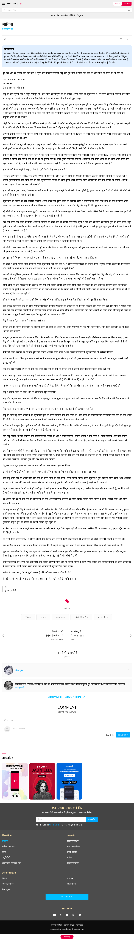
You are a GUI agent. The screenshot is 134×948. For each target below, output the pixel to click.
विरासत (43, 617)
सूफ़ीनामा (70, 878)
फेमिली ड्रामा (60, 617)
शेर (58, 15)
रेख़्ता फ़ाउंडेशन (73, 841)
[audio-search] (129, 10)
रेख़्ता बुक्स (6, 889)
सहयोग (5, 841)
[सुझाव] (5, 39)
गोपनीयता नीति (54, 824)
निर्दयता (28, 617)
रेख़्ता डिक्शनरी (7, 884)
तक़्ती (4, 852)
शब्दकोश (64, 15)
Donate (117, 4)
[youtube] (67, 915)
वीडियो (72, 15)
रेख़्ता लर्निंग (71, 884)
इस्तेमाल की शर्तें (69, 925)
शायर (53, 15)
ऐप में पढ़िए (67, 937)
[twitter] (61, 915)
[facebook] (54, 915)
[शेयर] (128, 39)
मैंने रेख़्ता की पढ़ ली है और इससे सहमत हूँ (61, 824)
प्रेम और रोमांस (103, 617)
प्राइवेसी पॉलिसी (56, 925)
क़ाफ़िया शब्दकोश (8, 846)
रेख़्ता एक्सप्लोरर (73, 863)
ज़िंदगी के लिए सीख (81, 617)
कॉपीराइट (79, 925)
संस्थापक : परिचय (73, 846)
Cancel (109, 735)
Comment (123, 735)
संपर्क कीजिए (72, 852)
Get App (127, 4)
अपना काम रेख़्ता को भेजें (11, 863)
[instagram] (73, 915)
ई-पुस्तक (80, 15)
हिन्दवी (4, 878)
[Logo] (11, 4)
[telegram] (79, 915)
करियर (69, 857)
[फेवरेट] (121, 39)
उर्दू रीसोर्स (6, 857)
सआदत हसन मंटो (7, 29)
